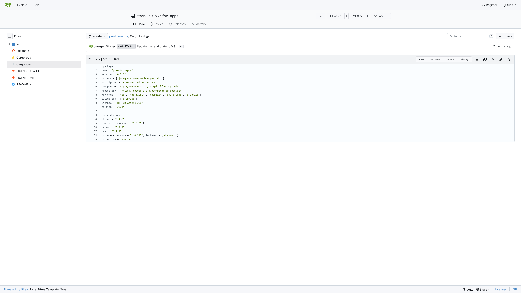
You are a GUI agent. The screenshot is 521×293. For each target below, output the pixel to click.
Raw (421, 59)
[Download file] (477, 59)
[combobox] (470, 36)
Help (36, 5)
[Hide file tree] (10, 36)
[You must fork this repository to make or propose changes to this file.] (501, 59)
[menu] (468, 289)
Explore (22, 5)
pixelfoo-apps (166, 16)
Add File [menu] (504, 36)
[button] (336, 16)
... (181, 46)
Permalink (435, 59)
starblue (143, 16)
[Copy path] (147, 36)
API (514, 289)
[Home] (7, 5)
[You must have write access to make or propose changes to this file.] (509, 59)
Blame (450, 59)
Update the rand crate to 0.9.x (157, 46)
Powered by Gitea (16, 289)
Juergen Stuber (104, 46)
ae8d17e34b (126, 46)
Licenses (501, 289)
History (464, 59)
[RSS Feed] (320, 16)
